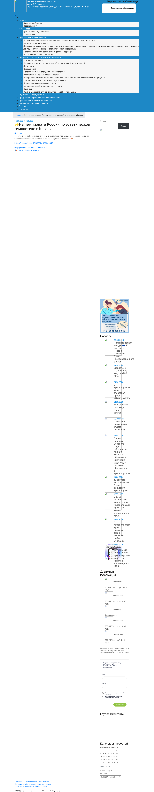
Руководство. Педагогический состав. (41, 75)
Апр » (109, 770)
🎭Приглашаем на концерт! (26, 150)
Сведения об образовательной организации (40, 57)
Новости (23, 20)
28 (109, 762)
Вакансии (27, 89)
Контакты (23, 109)
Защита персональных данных (33, 103)
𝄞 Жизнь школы (30, 34)
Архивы (103, 773)
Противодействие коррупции (32, 37)
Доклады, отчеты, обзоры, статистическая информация (49, 49)
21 (109, 759)
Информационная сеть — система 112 (31, 147)
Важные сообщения (32, 23)
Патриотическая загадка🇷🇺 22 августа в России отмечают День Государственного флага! (124, 352)
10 (117, 753)
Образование (29, 69)
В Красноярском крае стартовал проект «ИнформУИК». (122, 391)
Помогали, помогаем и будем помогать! (120, 425)
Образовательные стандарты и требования (44, 72)
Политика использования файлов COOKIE (31, 786)
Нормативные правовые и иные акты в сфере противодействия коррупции (59, 40)
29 (112, 762)
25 (101, 762)
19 (104, 759)
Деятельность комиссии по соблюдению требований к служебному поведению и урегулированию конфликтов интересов (81, 46)
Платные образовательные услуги (39, 83)
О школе (23, 106)
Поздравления (30, 26)
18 (101, 759)
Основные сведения (33, 60)
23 (114, 759)
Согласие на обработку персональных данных (33, 784)
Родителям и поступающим (32, 95)
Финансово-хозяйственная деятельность (42, 86)
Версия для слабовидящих (122, 8)
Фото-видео (24, 29)
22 (112, 759)
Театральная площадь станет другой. (121, 408)
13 (106, 756)
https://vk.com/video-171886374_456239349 (33, 143)
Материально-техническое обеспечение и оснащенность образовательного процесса (64, 77)
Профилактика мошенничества (38, 54)
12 (104, 756)
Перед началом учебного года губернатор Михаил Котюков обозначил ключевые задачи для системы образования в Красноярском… (123, 456)
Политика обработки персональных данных (32, 782)
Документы (28, 66)
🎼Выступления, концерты (36, 31)
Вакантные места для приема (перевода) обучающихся (49, 92)
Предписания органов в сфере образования (40, 98)
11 (101, 756)
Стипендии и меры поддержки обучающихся (44, 80)
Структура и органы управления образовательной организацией (54, 63)
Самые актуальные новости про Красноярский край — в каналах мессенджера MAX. (122, 506)
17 (117, 756)
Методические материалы (35, 43)
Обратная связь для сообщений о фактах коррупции (48, 52)
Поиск (103, 121)
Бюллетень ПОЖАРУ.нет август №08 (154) (121, 372)
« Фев (102, 770)
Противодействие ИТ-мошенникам (35, 100)
